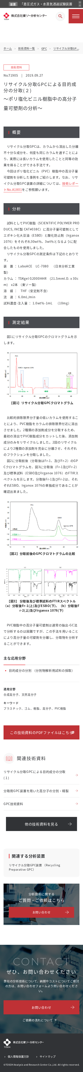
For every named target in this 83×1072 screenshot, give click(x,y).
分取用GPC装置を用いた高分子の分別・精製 (36, 791)
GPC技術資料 (13, 804)
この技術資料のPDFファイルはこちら (41, 732)
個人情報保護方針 (18, 1056)
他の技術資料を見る (41, 824)
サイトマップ (48, 1056)
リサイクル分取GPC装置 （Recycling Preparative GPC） (34, 867)
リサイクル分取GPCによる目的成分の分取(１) (35, 774)
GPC (44, 48)
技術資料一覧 (26, 48)
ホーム (8, 48)
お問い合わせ (42, 912)
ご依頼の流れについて (38, 1020)
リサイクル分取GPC (66, 48)
